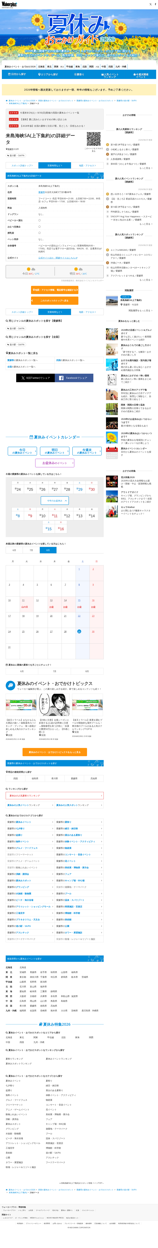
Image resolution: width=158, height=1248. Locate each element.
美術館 (9, 1152)
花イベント (51, 1109)
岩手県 (43, 972)
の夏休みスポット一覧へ (22, 360)
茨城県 (85, 976)
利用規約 (20, 1223)
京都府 (33, 996)
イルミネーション (88, 1210)
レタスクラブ (7, 1218)
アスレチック (52, 1157)
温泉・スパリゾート (55, 1138)
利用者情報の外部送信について (129, 1223)
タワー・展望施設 (14, 1162)
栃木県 (74, 976)
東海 (77, 66)
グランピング (12, 1128)
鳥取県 (54, 1000)
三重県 (43, 991)
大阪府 (23, 996)
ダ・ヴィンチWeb (21, 1218)
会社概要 (112, 1223)
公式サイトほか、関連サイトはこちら (56, 257)
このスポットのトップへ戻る (54, 300)
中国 (104, 66)
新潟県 (43, 981)
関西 (91, 66)
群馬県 (64, 976)
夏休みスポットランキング (19, 1063)
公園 (8, 1157)
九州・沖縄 (120, 66)
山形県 (64, 972)
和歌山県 (65, 996)
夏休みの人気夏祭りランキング (25, 795)
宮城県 (23, 972)
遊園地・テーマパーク (56, 1128)
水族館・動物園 (13, 1133)
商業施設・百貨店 (54, 1143)
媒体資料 (89, 1223)
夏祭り (80, 74)
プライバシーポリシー (33, 1223)
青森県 (33, 972)
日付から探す (18, 74)
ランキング (23, 805)
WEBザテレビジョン (37, 1218)
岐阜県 (33, 991)
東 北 (9, 972)
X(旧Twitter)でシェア (38, 378)
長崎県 (43, 1010)
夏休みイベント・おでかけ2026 (20, 66)
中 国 (9, 1000)
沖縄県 (95, 1010)
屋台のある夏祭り (54, 1090)
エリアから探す (49, 74)
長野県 (33, 981)
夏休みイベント (13, 1080)
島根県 (64, 1000)
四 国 (9, 1005)
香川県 (54, 778)
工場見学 (10, 1147)
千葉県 (43, 976)
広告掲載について (100, 1223)
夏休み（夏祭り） (67, 1210)
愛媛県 (10, 149)
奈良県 (54, 996)
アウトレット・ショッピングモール (23, 1143)
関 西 (9, 996)
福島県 (74, 972)
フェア (49, 1119)
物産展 (49, 1099)
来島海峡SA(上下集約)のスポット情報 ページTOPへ (82, 1183)
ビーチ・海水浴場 (14, 1138)
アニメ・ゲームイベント (17, 1109)
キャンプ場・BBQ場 (56, 1123)
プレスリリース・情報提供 (73, 1223)
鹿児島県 (86, 1010)
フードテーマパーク (55, 1162)
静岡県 (54, 991)
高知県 (94, 778)
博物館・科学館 (53, 1147)
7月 (54, 671)
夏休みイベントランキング (59, 1058)
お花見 (31, 1210)
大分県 (64, 1010)
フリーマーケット (14, 1104)
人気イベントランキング (111, 76)
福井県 (43, 986)
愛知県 (23, 991)
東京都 (23, 976)
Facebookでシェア (76, 378)
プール (49, 1133)
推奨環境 (47, 1223)
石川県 (23, 986)
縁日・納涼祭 (52, 1085)
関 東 (9, 976)
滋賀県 (74, 996)
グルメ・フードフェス (16, 1099)
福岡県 (23, 1010)
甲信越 (69, 66)
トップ (21, 165)
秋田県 (54, 972)
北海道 (41, 66)
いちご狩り (22, 1210)
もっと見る (145, 168)
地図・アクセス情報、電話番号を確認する (55, 289)
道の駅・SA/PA (17, 155)
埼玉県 (54, 976)
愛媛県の (19, 821)
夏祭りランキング (14, 1058)
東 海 (9, 991)
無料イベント (12, 1095)
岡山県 (33, 1000)
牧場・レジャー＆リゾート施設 (21, 1167)
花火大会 (55, 1210)
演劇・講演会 (12, 1119)
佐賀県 (33, 1010)
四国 (110, 66)
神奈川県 (34, 976)
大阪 (97, 66)
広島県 (23, 1000)
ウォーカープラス (9, 1210)
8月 (87, 671)
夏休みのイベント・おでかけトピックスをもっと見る (55, 752)
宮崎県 (74, 1010)
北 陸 (9, 986)
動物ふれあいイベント (16, 1114)
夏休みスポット (13, 1123)
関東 (56, 66)
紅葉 (77, 1210)
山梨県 (23, 981)
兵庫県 (43, 996)
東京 (62, 66)
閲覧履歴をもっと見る (140, 310)
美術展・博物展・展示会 (58, 1114)
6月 (22, 671)
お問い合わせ (57, 1223)
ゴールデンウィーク (43, 1210)
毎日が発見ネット (72, 1218)
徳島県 (35, 778)
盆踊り (9, 1090)
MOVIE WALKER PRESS (55, 1218)
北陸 (84, 66)
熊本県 (54, 1010)
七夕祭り (10, 1085)
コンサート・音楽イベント (59, 1104)
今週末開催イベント (142, 76)
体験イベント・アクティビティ (61, 1095)
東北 (49, 66)
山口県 (43, 1000)
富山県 (33, 986)
